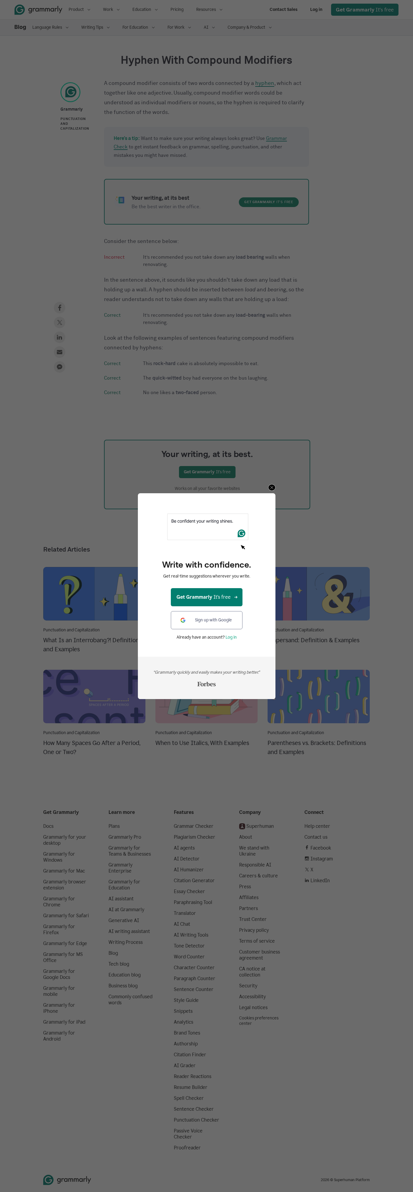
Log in (231, 637)
